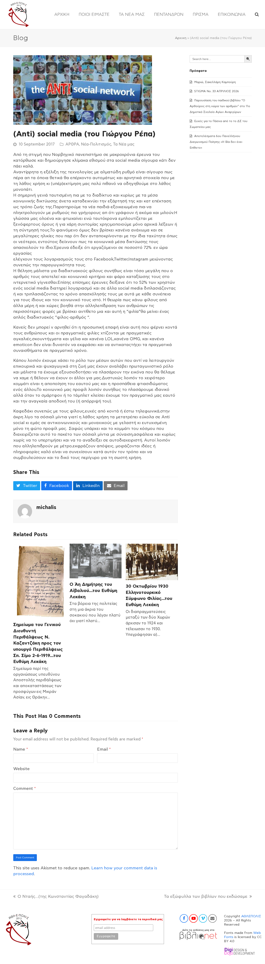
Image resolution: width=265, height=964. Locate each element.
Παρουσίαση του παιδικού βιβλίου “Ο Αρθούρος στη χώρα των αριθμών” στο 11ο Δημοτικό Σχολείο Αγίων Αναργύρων (220, 106)
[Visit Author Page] (25, 511)
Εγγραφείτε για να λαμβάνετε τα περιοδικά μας (128, 919)
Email (104, 749)
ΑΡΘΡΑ (72, 144)
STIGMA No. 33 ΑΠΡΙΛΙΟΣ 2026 (216, 91)
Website (21, 769)
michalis (46, 507)
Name (20, 749)
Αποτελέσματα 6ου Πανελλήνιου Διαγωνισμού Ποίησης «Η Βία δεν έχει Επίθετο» (216, 142)
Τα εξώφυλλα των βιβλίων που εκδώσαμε (205, 896)
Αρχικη (180, 38)
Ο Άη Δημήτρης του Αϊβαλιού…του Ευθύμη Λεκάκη (93, 590)
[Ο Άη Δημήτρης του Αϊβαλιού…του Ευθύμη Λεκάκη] (96, 561)
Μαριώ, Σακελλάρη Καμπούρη (215, 82)
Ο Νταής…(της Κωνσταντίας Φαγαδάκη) (56, 896)
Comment (24, 789)
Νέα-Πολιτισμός (96, 144)
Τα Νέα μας (123, 144)
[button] (257, 14)
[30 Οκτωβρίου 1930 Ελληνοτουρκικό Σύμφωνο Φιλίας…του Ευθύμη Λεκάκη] (152, 562)
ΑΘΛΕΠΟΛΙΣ (251, 916)
